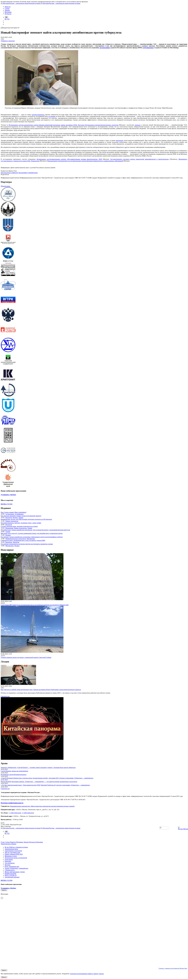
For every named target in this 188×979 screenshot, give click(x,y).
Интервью (19, 842)
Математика (31, 539)
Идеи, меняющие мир (12, 866)
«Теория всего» (10, 870)
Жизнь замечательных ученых (15, 872)
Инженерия (9, 528)
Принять (4, 977)
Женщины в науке (11, 856)
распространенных (38, 114)
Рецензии (8, 861)
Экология (16, 542)
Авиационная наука (11, 849)
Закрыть (4, 890)
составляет (52, 116)
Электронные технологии (13, 851)
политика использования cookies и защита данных (87, 974)
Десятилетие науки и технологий (16, 858)
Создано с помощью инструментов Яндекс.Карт (173, 968)
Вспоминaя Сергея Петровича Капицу (14, 774)
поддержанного (105, 47)
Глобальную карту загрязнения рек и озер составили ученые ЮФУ (23, 540)
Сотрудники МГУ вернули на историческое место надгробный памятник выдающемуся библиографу (35, 605)
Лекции (26, 842)
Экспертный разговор (12, 877)
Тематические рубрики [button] (9, 844)
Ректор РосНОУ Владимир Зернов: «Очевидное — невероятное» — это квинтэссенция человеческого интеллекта (39, 781)
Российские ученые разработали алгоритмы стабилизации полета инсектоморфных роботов (32, 537)
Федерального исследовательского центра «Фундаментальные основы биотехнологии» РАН (69, 159)
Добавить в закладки (8, 41)
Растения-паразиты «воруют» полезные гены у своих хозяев (21, 523)
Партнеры (39, 842)
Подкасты (32, 842)
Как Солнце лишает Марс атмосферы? (13, 512)
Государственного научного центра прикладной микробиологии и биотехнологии (139, 159)
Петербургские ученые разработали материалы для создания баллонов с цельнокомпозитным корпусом (35, 530)
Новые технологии (11, 521)
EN (8, 19)
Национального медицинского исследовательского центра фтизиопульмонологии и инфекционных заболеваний (85, 161)
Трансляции (9, 859)
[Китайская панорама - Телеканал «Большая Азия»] (32, 759)
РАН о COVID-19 (10, 875)
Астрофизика (19, 514)
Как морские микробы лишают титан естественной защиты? (21, 516)
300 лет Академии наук (12, 852)
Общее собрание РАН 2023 (14, 854)
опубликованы (148, 47)
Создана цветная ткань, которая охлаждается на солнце (19, 526)
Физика (15, 517)
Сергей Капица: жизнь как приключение (14, 771)
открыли (137, 125)
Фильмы (7, 865)
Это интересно (10, 863)
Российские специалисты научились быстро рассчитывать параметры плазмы (27, 544)
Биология (8, 517)
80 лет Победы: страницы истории (16, 847)
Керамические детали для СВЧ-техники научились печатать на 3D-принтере (26, 519)
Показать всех (5, 186)
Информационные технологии (15, 539)
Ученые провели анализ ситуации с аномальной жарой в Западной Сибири (26, 657)
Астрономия (9, 514)
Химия (21, 517)
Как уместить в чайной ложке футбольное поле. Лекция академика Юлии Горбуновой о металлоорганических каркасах (41, 689)
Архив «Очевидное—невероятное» (16, 868)
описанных (119, 140)
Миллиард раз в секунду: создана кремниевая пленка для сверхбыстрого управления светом (31, 533)
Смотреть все (5, 696)
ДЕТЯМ (6, 504)
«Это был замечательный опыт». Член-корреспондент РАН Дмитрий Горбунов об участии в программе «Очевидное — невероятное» (45, 785)
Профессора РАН (10, 873)
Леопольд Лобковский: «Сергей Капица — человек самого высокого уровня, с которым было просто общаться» (38, 767)
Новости (13, 842)
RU (6, 19)
